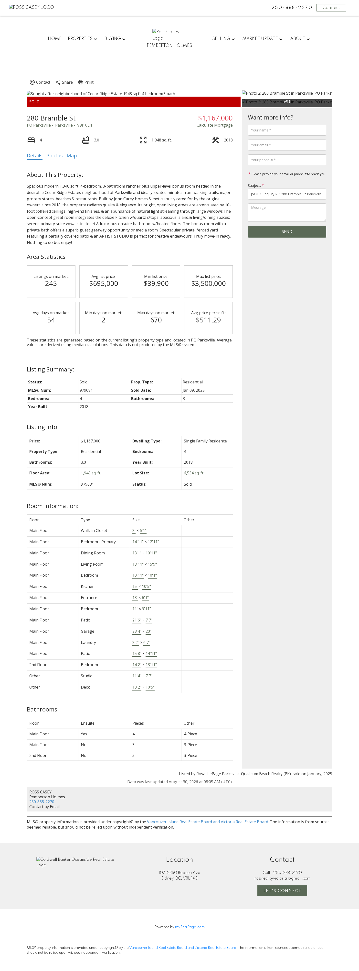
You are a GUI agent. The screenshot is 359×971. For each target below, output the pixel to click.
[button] (282, 890)
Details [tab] (34, 155)
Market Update (260, 39)
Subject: (254, 185)
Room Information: (53, 506)
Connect (331, 8)
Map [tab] (72, 155)
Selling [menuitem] (221, 39)
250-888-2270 (41, 801)
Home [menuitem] (55, 39)
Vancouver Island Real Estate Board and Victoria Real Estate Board (207, 821)
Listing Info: (43, 427)
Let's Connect (283, 891)
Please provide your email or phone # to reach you (288, 174)
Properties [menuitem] (80, 39)
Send (287, 231)
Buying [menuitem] (113, 39)
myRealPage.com (190, 927)
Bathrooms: (43, 709)
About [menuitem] (297, 39)
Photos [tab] (54, 155)
